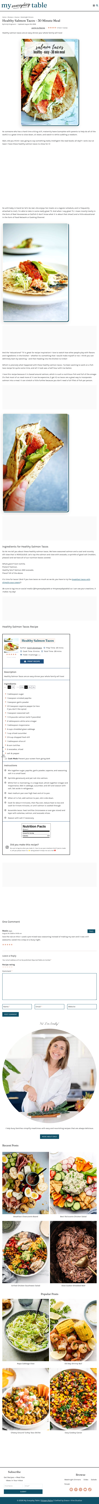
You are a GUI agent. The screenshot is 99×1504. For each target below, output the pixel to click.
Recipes (10, 17)
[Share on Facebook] (3, 751)
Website (71, 1007)
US (9, 687)
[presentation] (25, 1183)
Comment (7, 971)
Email (39, 1007)
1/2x (21, 687)
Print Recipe (33, 661)
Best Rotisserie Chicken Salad (73, 1216)
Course (17, 17)
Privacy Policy (47, 1500)
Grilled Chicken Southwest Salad (25, 1285)
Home (4, 17)
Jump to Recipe (38, 28)
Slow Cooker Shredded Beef (73, 1285)
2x (30, 687)
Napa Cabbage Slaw (25, 1363)
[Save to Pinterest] (3, 747)
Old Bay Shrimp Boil (73, 1363)
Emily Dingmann (10, 24)
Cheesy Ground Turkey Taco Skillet (26, 1433)
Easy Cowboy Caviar (73, 1433)
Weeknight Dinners (27, 17)
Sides (86, 1479)
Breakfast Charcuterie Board (25, 1216)
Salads (94, 1479)
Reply (91, 931)
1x (26, 687)
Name (6, 1007)
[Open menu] (94, 5)
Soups (67, 1484)
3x (34, 687)
